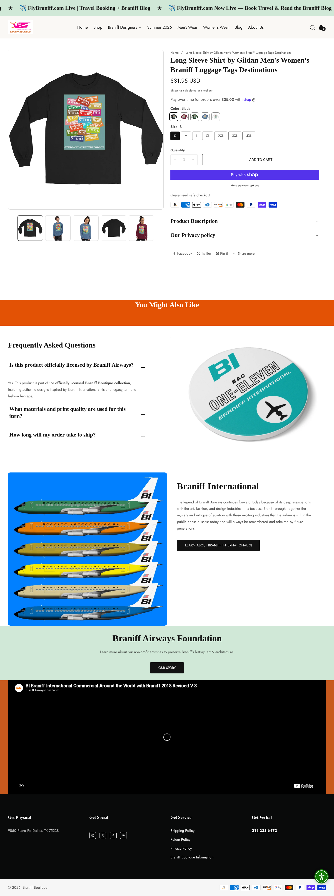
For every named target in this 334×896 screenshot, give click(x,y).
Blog (238, 27)
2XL (221, 135)
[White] (215, 116)
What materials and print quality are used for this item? (67, 412)
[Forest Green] (194, 116)
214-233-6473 (264, 830)
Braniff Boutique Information (191, 857)
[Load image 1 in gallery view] (30, 228)
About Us (256, 27)
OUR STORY (167, 667)
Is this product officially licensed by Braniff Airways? (71, 365)
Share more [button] (246, 253)
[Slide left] (12, 228)
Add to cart (260, 160)
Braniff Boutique (35, 887)
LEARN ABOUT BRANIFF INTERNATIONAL (216, 545)
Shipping (176, 91)
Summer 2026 (159, 27)
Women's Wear (216, 27)
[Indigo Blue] (205, 116)
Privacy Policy (181, 848)
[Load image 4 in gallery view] (85, 228)
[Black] (173, 116)
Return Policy (180, 839)
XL (207, 135)
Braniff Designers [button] (123, 27)
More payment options (245, 185)
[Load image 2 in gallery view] (58, 228)
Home (82, 27)
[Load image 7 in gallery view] (141, 228)
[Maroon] (184, 116)
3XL (235, 135)
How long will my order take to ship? (52, 435)
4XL (249, 135)
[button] (312, 27)
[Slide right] (159, 228)
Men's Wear (187, 27)
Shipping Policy (182, 830)
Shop (97, 27)
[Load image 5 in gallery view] (113, 228)
